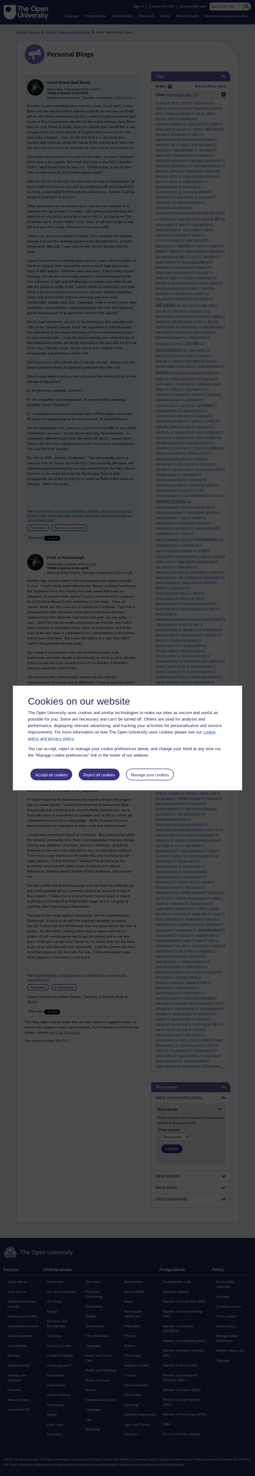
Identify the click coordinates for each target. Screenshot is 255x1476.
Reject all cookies (99, 775)
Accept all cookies (51, 775)
